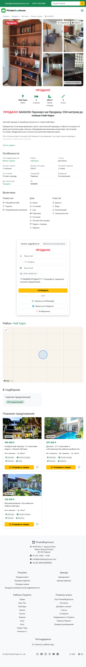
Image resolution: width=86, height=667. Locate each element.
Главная (6, 16)
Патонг (22, 613)
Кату (22, 621)
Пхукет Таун (22, 628)
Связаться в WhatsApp (44, 301)
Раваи (22, 599)
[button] (22, 631)
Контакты (64, 603)
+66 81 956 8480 (38, 3)
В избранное (44, 311)
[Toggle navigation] (82, 10)
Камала (22, 617)
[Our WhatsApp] (37, 654)
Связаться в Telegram (44, 306)
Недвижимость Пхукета (64, 617)
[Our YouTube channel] (54, 654)
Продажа (15, 16)
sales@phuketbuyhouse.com (17, 3)
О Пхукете (63, 613)
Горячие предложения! (17, 397)
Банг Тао (22, 603)
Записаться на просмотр (54, 244)
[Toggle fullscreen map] (6, 330)
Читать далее (8, 145)
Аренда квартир (64, 580)
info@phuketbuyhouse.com (44, 559)
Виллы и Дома (36, 16)
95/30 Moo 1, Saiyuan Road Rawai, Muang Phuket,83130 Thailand (44, 549)
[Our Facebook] (41, 654)
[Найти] (82, 3)
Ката (22, 624)
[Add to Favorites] (37, 467)
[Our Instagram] (45, 654)
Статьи (64, 610)
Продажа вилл (22, 577)
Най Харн (24, 16)
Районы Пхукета (64, 621)
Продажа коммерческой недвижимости (22, 588)
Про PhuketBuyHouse (64, 599)
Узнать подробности (30, 244)
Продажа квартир (22, 580)
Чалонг (22, 610)
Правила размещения (64, 624)
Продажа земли (22, 584)
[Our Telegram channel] (58, 654)
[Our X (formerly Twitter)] (49, 654)
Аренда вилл (63, 577)
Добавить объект (64, 606)
